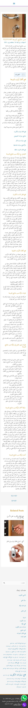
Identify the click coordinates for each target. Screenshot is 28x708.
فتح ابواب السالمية (9, 660)
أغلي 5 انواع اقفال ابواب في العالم (15, 541)
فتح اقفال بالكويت (22, 668)
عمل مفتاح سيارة (15, 657)
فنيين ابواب (23, 636)
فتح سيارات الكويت (18, 675)
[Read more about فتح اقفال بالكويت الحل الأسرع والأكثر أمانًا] (14, 528)
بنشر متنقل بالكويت (14, 646)
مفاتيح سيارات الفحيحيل (20, 136)
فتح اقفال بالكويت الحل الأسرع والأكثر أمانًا (15, 517)
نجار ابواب (24, 687)
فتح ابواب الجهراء (16, 660)
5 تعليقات (23, 42)
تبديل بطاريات (8, 646)
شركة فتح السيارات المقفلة (21, 652)
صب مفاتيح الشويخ (8, 651)
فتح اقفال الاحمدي (23, 665)
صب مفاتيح (14, 652)
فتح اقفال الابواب (11, 663)
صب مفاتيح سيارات (15, 654)
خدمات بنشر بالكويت (20, 627)
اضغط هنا (23, 701)
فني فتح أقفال (23, 681)
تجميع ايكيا (24, 624)
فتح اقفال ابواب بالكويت (20, 131)
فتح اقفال (17, 663)
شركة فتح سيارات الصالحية (20, 145)
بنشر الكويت (23, 621)
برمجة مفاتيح (12, 643)
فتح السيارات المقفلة (10, 668)
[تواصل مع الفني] (24, 705)
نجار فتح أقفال (18, 687)
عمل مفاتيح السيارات (22, 657)
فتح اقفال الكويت (9, 666)
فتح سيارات (17, 671)
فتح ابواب (5, 657)
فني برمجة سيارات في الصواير (10, 678)
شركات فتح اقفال (22, 649)
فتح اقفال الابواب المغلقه (20, 150)
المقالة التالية (14, 501)
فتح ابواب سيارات (23, 663)
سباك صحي (23, 600)
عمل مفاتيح (23, 630)
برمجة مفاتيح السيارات (22, 646)
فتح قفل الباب (23, 678)
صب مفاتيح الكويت (22, 654)
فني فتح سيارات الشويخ (10, 681)
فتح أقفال (10, 657)
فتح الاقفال (16, 668)
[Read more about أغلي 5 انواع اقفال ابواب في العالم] (14, 553)
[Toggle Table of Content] (22, 74)
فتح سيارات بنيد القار (21, 140)
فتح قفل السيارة (17, 678)
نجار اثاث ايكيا (22, 606)
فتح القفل (4, 668)
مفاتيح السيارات (23, 684)
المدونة (24, 617)
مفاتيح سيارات (16, 684)
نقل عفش (23, 611)
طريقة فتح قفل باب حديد (7, 654)
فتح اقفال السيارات (21, 633)
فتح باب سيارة (23, 671)
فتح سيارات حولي (6, 675)
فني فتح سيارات (17, 681)
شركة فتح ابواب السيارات (13, 649)
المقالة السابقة (14, 496)
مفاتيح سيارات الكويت (9, 684)
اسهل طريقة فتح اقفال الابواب (20, 643)
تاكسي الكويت (22, 595)
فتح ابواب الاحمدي (23, 660)
